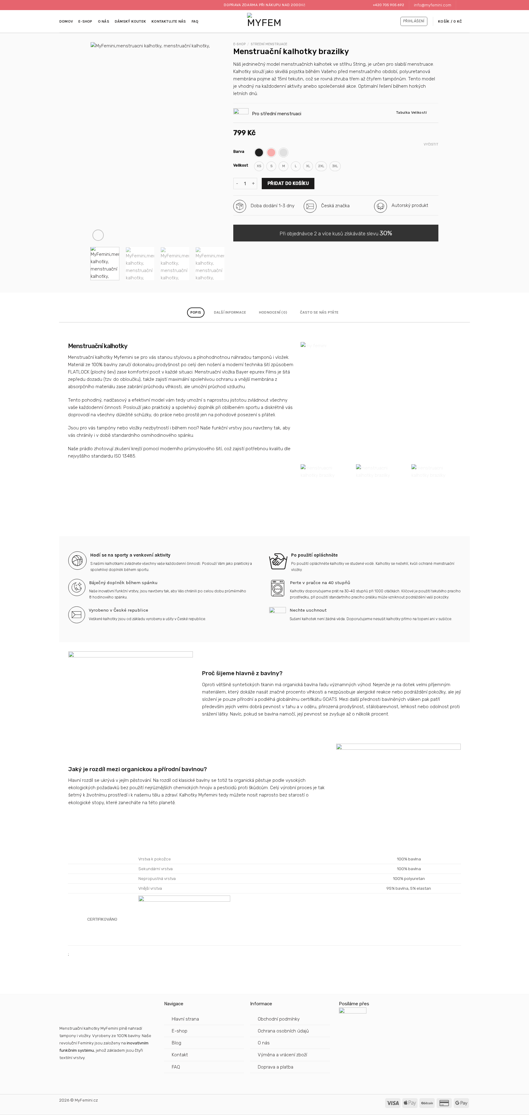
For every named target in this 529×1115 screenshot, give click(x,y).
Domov (66, 21)
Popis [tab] (195, 312)
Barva (238, 152)
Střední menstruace (269, 44)
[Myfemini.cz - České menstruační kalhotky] (264, 21)
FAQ (195, 21)
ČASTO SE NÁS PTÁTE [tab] (319, 312)
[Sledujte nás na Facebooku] (461, 5)
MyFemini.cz (86, 1100)
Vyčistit (431, 144)
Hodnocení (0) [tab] (273, 312)
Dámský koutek (130, 21)
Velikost (240, 165)
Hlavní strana (185, 1019)
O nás (103, 21)
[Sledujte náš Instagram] (466, 5)
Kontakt (180, 1055)
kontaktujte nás (169, 21)
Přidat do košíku (288, 183)
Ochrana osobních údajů (283, 1031)
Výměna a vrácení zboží (282, 1055)
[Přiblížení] (97, 235)
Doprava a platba (276, 1067)
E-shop (85, 21)
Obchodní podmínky (279, 1019)
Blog (176, 1043)
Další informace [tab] (230, 312)
